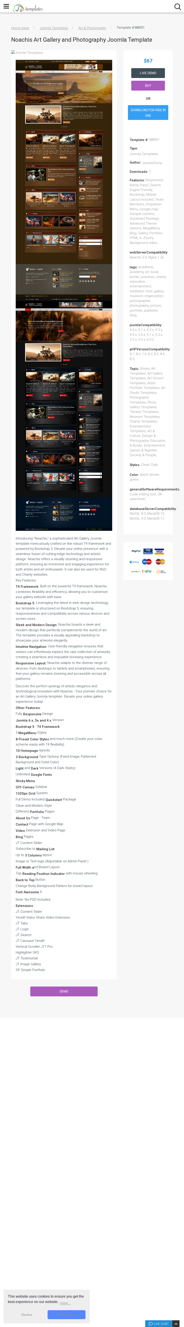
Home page (20, 28)
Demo (64, 991)
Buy (148, 86)
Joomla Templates (54, 28)
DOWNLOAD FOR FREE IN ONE (148, 112)
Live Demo (148, 73)
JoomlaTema (152, 163)
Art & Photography (92, 28)
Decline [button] (27, 1314)
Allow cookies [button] (66, 1314)
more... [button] (65, 1303)
